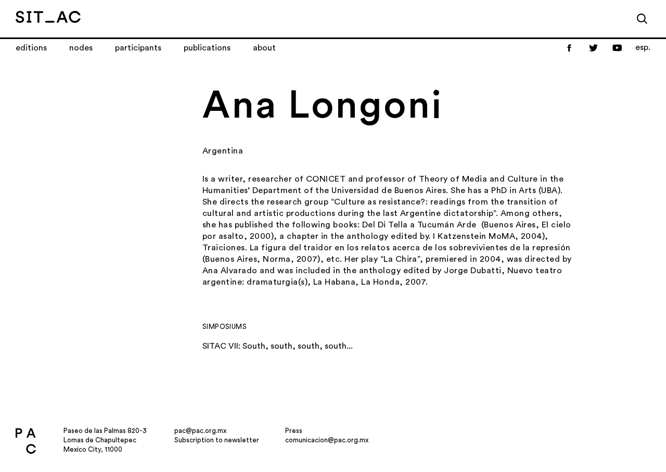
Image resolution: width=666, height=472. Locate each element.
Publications (207, 48)
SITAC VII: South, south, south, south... (277, 346)
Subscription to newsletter (216, 440)
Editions (31, 48)
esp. (642, 47)
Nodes (81, 48)
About (264, 48)
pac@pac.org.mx (200, 430)
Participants (138, 48)
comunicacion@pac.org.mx (326, 440)
